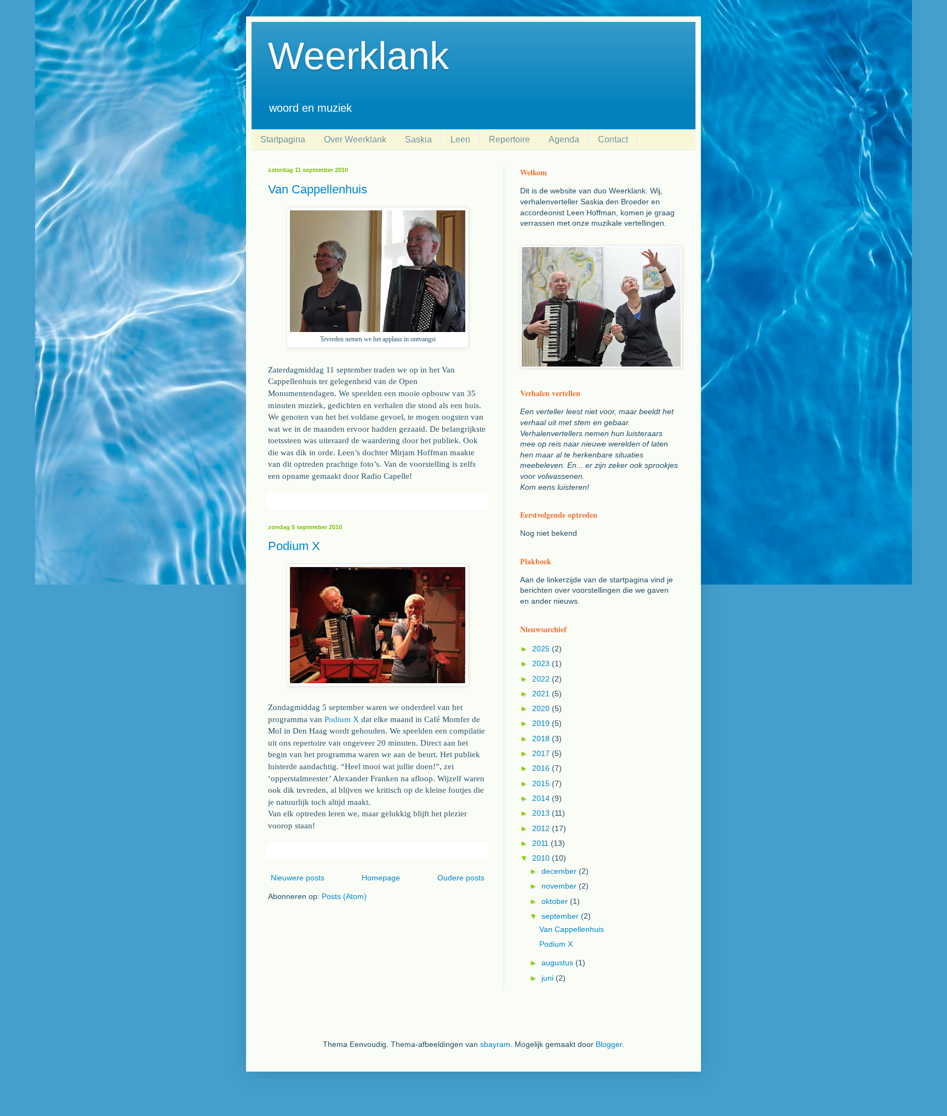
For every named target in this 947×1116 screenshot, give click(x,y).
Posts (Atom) (344, 896)
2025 (542, 648)
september (561, 916)
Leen (460, 139)
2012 (542, 828)
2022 (542, 678)
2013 (542, 813)
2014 (542, 798)
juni (548, 978)
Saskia (418, 139)
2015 (542, 783)
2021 (542, 693)
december (560, 871)
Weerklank (358, 56)
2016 (542, 768)
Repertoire (509, 139)
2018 (542, 738)
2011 (541, 843)
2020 (542, 708)
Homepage (381, 877)
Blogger (609, 1044)
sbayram (495, 1044)
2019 (542, 723)
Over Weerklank (355, 139)
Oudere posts (460, 877)
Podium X (294, 546)
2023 (542, 663)
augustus (558, 962)
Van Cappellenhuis (317, 189)
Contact (613, 139)
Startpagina (282, 139)
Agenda (564, 139)
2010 (542, 858)
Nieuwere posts (297, 877)
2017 (542, 753)
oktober (555, 901)
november (560, 886)
